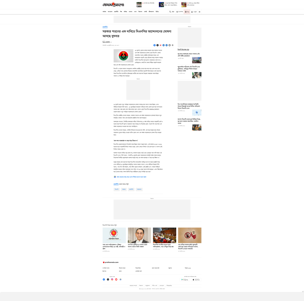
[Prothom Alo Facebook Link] (105, 279)
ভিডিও (157, 11)
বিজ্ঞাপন (141, 285)
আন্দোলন (139, 189)
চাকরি (145, 11)
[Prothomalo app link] (185, 280)
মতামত (130, 11)
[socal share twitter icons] (157, 46)
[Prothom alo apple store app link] (196, 280)
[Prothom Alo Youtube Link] (117, 279)
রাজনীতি (116, 11)
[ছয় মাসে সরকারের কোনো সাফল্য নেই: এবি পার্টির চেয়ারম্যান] (196, 60)
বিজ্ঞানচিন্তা (138, 268)
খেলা (135, 11)
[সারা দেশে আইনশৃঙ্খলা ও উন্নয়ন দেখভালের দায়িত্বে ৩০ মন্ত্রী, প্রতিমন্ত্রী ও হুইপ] (114, 235)
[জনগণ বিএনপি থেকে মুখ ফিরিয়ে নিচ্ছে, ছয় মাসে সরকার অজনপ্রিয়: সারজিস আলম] (196, 127)
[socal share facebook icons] (154, 46)
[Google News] (120, 279)
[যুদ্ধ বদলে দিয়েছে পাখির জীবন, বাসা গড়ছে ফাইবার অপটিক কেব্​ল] (161, 4)
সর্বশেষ (104, 11)
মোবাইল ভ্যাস (139, 271)
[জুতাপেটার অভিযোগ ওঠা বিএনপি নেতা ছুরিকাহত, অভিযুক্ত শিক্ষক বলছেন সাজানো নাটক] (196, 75)
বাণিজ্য (125, 11)
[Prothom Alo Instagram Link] (113, 279)
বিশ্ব (121, 11)
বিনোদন (140, 11)
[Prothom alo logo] (110, 263)
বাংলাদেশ (110, 11)
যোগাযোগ (162, 285)
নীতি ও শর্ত (154, 285)
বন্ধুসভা (170, 268)
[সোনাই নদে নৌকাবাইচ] (139, 4)
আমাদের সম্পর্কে (133, 285)
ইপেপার (104, 271)
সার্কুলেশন (147, 285)
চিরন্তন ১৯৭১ (188, 268)
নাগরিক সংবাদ (106, 268)
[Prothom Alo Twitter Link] (109, 279)
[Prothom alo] (113, 4)
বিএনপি (116, 189)
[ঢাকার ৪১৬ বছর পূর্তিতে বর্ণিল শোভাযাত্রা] (183, 4)
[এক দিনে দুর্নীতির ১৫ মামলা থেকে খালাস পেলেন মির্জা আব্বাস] (139, 235)
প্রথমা (120, 271)
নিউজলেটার (169, 285)
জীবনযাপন (151, 11)
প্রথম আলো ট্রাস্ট (155, 268)
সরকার (123, 189)
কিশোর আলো (122, 268)
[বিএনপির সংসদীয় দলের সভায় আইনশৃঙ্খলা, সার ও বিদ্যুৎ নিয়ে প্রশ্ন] (164, 235)
